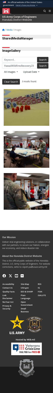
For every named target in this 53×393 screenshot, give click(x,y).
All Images (10, 71)
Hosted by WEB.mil (25, 339)
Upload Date (30, 71)
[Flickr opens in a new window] (22, 275)
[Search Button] (43, 11)
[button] (27, 5)
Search (43, 59)
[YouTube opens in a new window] (16, 275)
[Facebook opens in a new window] (4, 275)
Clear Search (11, 81)
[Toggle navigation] (48, 11)
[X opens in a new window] (10, 275)
